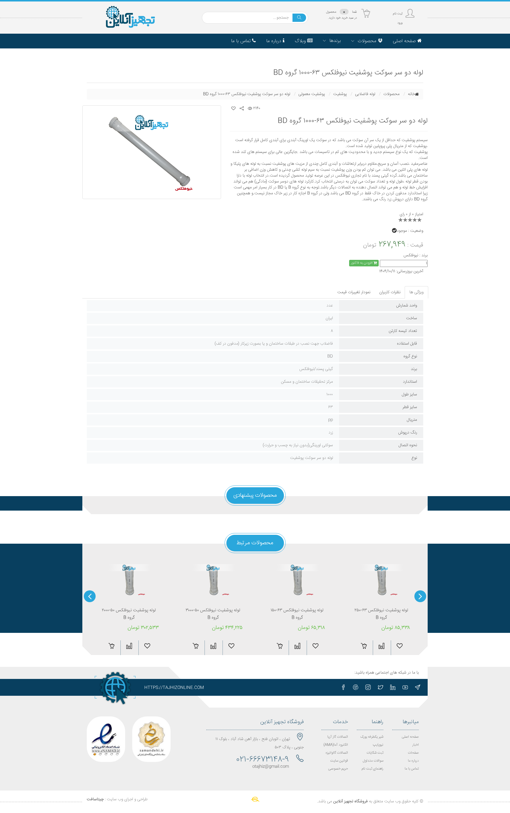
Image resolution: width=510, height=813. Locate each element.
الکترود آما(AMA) (335, 745)
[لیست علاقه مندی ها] (233, 108)
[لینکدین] (392, 687)
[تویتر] (380, 687)
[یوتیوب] (405, 687)
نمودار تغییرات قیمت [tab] (353, 292)
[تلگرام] (417, 687)
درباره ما (413, 761)
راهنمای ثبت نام (372, 769)
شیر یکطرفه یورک (371, 737)
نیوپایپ (378, 745)
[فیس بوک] (343, 687)
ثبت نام (398, 13)
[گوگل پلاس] (355, 687)
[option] (151, 152)
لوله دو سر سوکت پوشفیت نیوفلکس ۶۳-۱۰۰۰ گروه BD (246, 94)
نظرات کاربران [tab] (390, 292)
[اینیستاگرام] (368, 687)
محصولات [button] (367, 41)
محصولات (391, 94)
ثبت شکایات (375, 753)
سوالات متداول (373, 761)
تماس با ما (412, 769)
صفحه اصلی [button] (405, 41)
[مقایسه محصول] (129, 646)
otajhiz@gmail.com (270, 766)
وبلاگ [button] (301, 41)
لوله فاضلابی (365, 94)
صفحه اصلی (410, 737)
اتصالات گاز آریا (337, 737)
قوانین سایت (339, 761)
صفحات (413, 753)
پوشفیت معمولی (311, 94)
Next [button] (90, 596)
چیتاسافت (95, 799)
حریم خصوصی (338, 769)
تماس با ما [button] (241, 41)
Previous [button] (420, 596)
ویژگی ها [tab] (416, 292)
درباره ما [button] (274, 41)
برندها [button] (334, 41)
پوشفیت (340, 94)
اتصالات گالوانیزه (337, 753)
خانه (411, 94)
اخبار (415, 745)
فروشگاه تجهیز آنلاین (350, 801)
